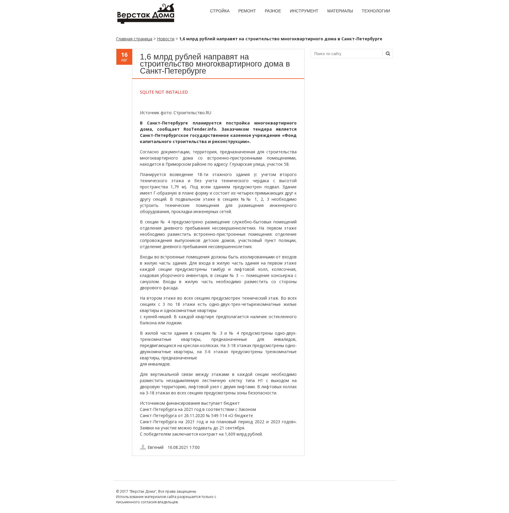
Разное (273, 11)
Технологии (376, 11)
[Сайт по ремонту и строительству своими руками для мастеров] (145, 22)
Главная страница (134, 38)
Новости (165, 38)
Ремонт (247, 11)
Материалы (340, 11)
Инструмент (304, 11)
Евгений (155, 447)
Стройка (219, 11)
